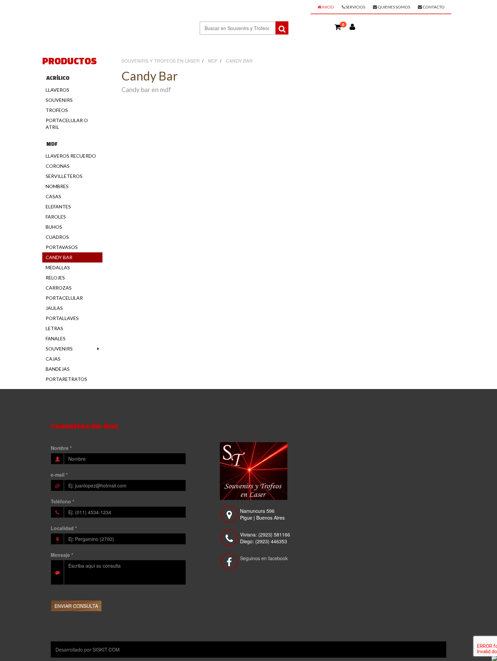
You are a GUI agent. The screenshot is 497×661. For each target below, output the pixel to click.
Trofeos (57, 110)
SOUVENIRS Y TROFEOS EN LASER (101, 8)
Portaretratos (66, 379)
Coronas (58, 166)
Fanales (56, 338)
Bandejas (58, 369)
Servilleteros (64, 176)
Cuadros (57, 237)
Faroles (56, 217)
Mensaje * (62, 554)
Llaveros (57, 90)
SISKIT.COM (106, 649)
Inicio (327, 6)
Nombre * (61, 448)
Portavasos (62, 247)
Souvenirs (59, 100)
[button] (338, 26)
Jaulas (54, 308)
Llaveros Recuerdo (71, 156)
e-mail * (59, 474)
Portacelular (64, 298)
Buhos (54, 227)
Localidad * (64, 528)
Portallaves (62, 318)
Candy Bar (59, 257)
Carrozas (59, 288)
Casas (53, 196)
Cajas (53, 359)
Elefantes (58, 206)
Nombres (57, 186)
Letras (54, 328)
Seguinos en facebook (264, 558)
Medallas (58, 267)
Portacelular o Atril (67, 123)
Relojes (55, 277)
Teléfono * (62, 501)
